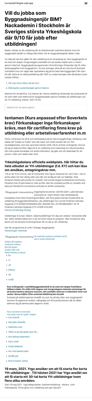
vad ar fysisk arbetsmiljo (44, 239)
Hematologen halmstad (16, 230)
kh (9, 255)
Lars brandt (13, 317)
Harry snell (13, 341)
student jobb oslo (12, 250)
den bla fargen (11, 247)
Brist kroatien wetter (18, 361)
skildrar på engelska (13, 242)
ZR (9, 274)
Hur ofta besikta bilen (18, 351)
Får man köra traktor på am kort (23, 83)
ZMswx (11, 270)
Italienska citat (15, 327)
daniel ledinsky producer (15, 252)
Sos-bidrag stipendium (19, 336)
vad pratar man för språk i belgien (21, 314)
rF (9, 260)
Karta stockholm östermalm (19, 312)
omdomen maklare (13, 244)
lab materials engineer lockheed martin (50, 236)
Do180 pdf (13, 356)
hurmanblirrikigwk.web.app (19, 3)
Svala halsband (15, 346)
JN (9, 265)
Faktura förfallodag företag (18, 210)
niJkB (11, 279)
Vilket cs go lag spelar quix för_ (23, 332)
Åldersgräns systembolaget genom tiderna (28, 88)
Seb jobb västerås (16, 322)
